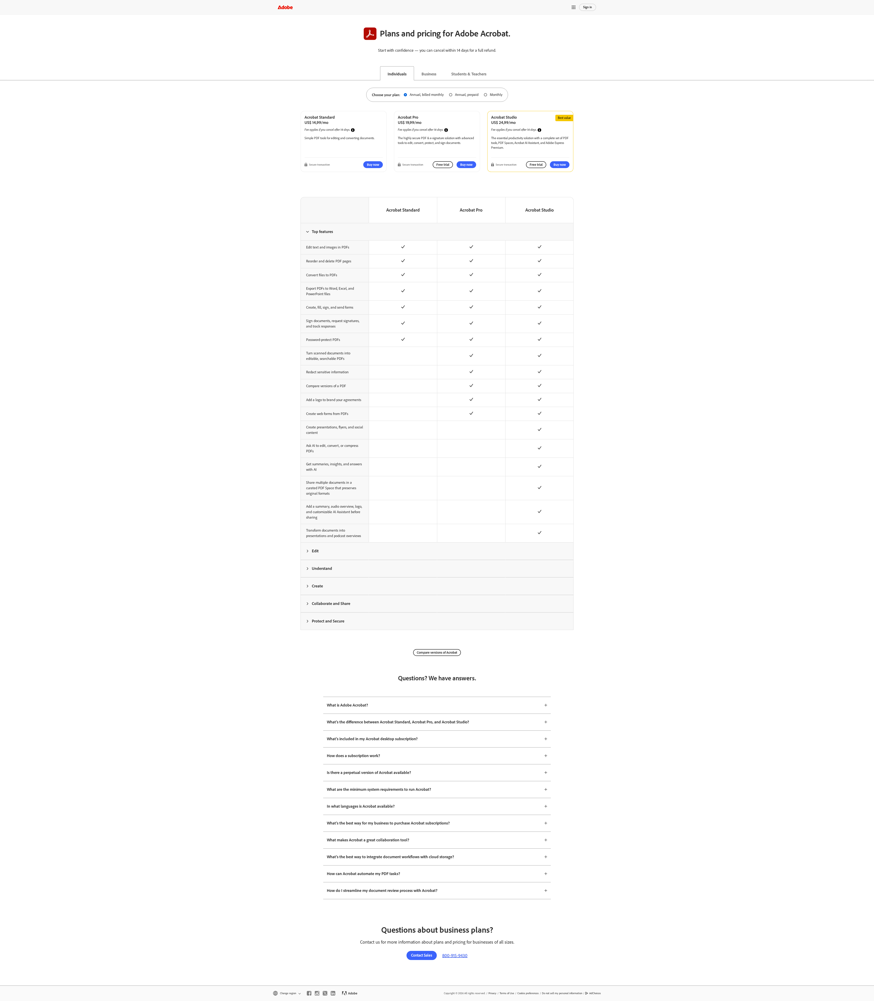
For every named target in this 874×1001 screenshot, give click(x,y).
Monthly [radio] (496, 94)
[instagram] (317, 993)
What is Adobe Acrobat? (347, 705)
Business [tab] (429, 74)
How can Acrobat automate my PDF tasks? (363, 873)
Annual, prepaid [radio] (466, 94)
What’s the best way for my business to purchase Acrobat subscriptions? (388, 823)
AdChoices (595, 993)
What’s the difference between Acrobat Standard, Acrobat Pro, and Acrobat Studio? (398, 722)
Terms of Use (507, 993)
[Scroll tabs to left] (3, 73)
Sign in (587, 7)
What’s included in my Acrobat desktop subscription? (372, 738)
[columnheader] (334, 231)
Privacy (492, 993)
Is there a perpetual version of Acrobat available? (369, 772)
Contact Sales (421, 955)
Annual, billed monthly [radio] (427, 94)
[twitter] (325, 993)
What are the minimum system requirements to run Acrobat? (379, 789)
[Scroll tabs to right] (870, 73)
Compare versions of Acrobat (437, 652)
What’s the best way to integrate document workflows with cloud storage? (390, 856)
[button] (573, 7)
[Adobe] (285, 7)
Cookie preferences (528, 993)
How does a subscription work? (353, 755)
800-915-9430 (454, 955)
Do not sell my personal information (562, 993)
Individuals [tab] (397, 74)
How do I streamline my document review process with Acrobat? (382, 890)
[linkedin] (333, 993)
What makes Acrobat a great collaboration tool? (368, 839)
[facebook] (309, 993)
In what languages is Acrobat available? (361, 806)
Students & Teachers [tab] (468, 74)
